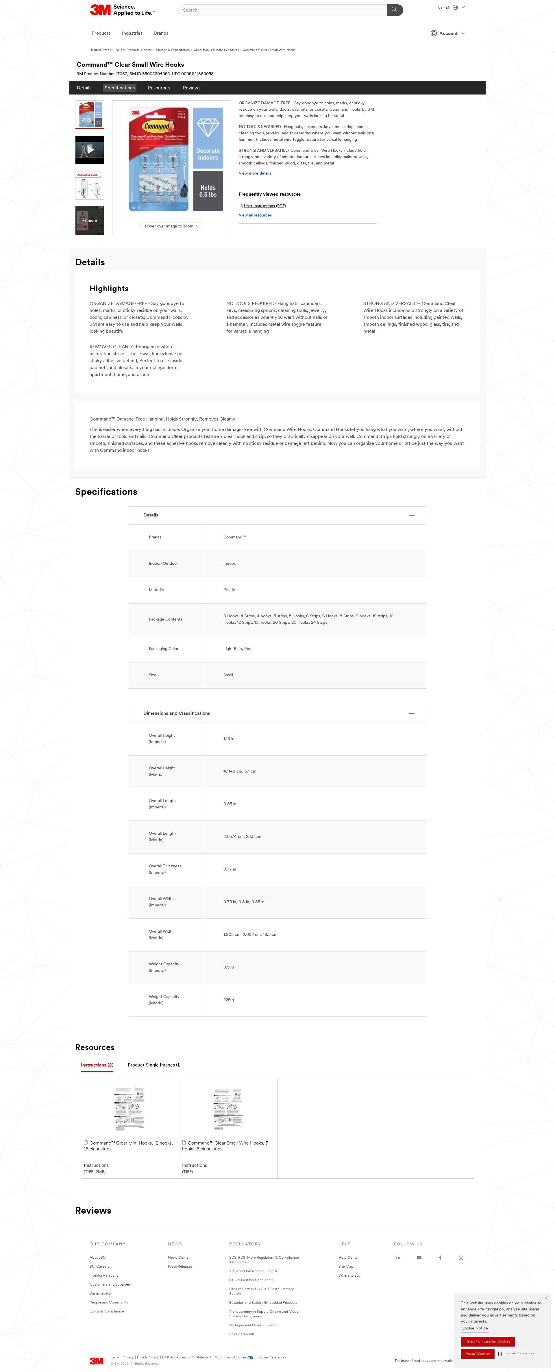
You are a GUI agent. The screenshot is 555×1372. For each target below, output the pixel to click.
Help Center (348, 1258)
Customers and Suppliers (110, 1284)
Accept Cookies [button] (478, 1354)
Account (448, 34)
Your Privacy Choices (230, 1357)
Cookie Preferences (271, 1357)
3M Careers (99, 1267)
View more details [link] (255, 173)
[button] (516, 1353)
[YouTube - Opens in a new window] (419, 1257)
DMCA (167, 1357)
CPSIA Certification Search (251, 1280)
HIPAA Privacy (148, 1357)
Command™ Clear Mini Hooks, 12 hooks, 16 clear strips (128, 1146)
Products (101, 33)
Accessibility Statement (193, 1357)
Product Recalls (242, 1334)
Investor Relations (104, 1275)
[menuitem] (84, 88)
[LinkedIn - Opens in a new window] (398, 1257)
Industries (132, 33)
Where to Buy (349, 1275)
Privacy (128, 1357)
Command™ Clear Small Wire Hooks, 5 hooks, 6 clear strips (225, 1146)
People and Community (109, 1302)
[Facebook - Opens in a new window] (440, 1257)
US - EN (444, 8)
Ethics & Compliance (107, 1311)
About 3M (98, 1258)
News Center (179, 1258)
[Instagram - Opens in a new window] (461, 1257)
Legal (115, 1357)
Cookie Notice (475, 1328)
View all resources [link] (255, 215)
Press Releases (180, 1267)
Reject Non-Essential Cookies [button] (488, 1341)
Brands (161, 33)
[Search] (395, 10)
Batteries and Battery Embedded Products (263, 1303)
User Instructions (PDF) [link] (265, 206)
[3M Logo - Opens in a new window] (123, 10)
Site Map (346, 1267)
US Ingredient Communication (253, 1325)
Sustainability (101, 1293)
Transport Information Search (253, 1271)
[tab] (97, 1065)
